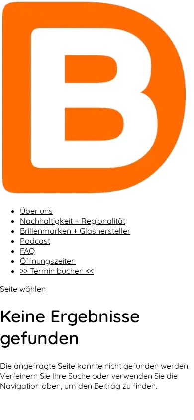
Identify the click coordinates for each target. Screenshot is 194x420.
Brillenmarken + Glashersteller (75, 231)
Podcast (35, 241)
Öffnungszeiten (48, 261)
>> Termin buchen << (57, 271)
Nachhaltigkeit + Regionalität (72, 221)
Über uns (36, 211)
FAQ (27, 251)
